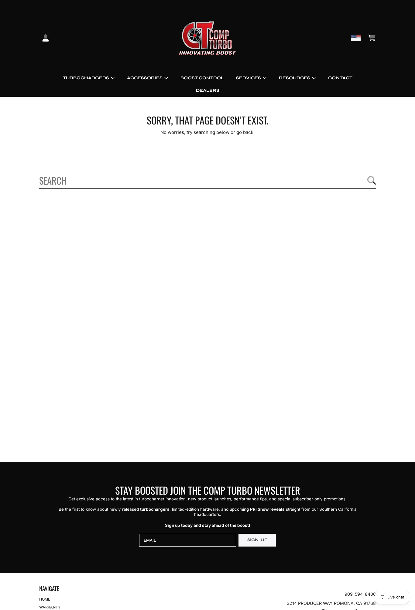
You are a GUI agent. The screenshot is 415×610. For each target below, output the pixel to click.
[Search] (371, 180)
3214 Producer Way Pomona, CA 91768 (331, 603)
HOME (44, 599)
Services (249, 77)
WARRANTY (49, 607)
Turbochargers (86, 77)
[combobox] (207, 180)
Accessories (145, 77)
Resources (295, 77)
